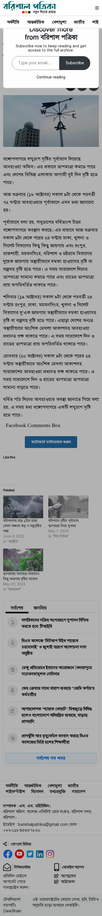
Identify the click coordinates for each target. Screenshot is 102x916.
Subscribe (75, 63)
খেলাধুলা (59, 22)
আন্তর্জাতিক (35, 22)
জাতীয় (79, 22)
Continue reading (51, 77)
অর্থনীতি (13, 22)
